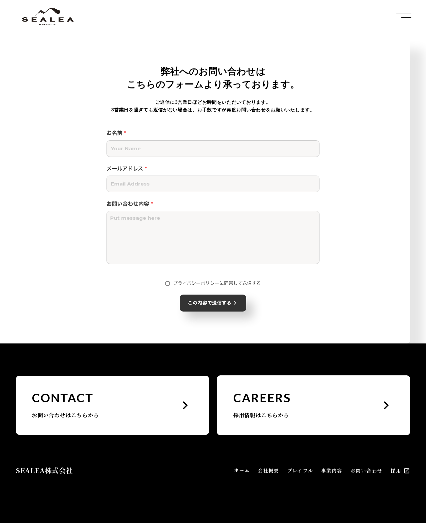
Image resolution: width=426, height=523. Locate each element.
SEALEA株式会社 (44, 470)
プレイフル (300, 470)
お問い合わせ (366, 470)
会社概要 (268, 470)
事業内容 (331, 470)
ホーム (242, 470)
